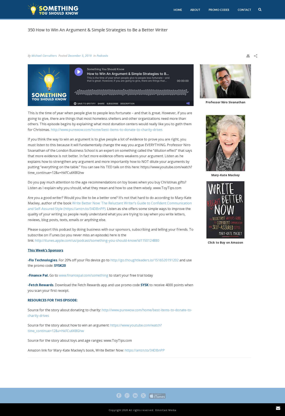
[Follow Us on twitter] (143, 395)
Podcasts (143, 38)
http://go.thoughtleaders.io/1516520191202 (144, 260)
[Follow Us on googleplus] (127, 395)
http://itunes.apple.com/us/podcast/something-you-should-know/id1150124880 (97, 240)
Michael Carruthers (44, 56)
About (195, 9)
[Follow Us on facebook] (118, 395)
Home (178, 9)
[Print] (248, 55)
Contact (244, 9)
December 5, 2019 (80, 56)
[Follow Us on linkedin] (135, 395)
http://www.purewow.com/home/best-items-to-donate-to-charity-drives (107, 129)
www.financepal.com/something (83, 275)
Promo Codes (219, 9)
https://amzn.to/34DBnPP (145, 350)
